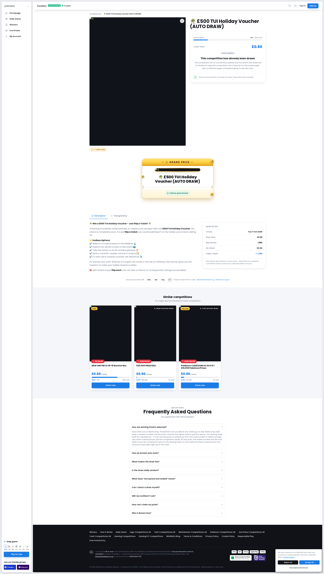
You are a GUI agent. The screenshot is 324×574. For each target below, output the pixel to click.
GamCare (219, 567)
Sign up (313, 6)
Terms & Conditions (193, 536)
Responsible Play (246, 536)
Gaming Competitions (124, 536)
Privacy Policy (212, 536)
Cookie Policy (228, 536)
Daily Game (121, 532)
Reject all (288, 562)
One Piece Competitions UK (252, 532)
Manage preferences (299, 567)
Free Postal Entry (97, 540)
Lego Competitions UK (140, 532)
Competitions (95, 14)
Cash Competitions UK (100, 536)
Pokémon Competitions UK (222, 532)
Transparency (120, 216)
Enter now (110, 385)
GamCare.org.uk (222, 279)
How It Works (106, 532)
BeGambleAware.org (205, 279)
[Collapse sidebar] (28, 6)
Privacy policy (289, 557)
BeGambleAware (207, 567)
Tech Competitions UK (164, 532)
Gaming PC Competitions (151, 536)
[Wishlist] (289, 6)
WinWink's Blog (173, 536)
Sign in (303, 6)
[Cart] (295, 6)
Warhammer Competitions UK (193, 532)
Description (100, 216)
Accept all (309, 562)
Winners (93, 532)
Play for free (16, 554)
